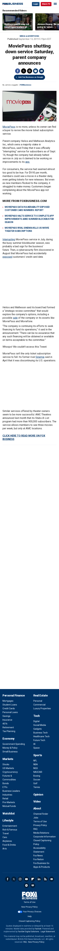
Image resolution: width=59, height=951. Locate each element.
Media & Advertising (29, 36)
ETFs (5, 787)
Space (36, 748)
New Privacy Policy (29, 907)
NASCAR (37, 772)
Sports (37, 755)
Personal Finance (14, 695)
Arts (5, 848)
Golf (35, 783)
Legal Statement (48, 931)
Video (37, 801)
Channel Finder (40, 814)
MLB (35, 768)
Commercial (39, 704)
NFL (35, 760)
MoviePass (9, 126)
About (37, 808)
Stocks (6, 764)
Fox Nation (38, 859)
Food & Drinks (9, 845)
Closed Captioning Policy (29, 921)
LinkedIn (39, 879)
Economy (8, 738)
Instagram (20, 879)
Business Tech (40, 732)
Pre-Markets (9, 802)
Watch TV (46, 4)
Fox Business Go (41, 863)
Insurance (7, 720)
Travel (6, 833)
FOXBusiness (25, 85)
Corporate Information (44, 836)
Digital (36, 721)
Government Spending (14, 744)
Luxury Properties (42, 708)
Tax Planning (9, 731)
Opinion (38, 794)
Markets (8, 759)
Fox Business (13, 4)
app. (27, 161)
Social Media (39, 725)
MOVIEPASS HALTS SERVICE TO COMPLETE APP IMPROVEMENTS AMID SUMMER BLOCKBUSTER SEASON (29, 219)
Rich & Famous (10, 829)
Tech (36, 715)
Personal (37, 701)
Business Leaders (11, 791)
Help (29, 916)
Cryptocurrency (10, 772)
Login (35, 4)
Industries (7, 794)
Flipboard (32, 879)
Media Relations (41, 833)
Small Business (10, 751)
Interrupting (9, 239)
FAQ (35, 829)
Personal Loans (10, 712)
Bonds (6, 783)
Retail (5, 798)
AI (34, 744)
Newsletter (51, 879)
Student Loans (10, 704)
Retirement (8, 727)
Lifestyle (8, 820)
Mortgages (8, 701)
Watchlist (9, 813)
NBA (35, 764)
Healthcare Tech (41, 736)
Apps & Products (41, 867)
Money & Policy (10, 748)
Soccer (36, 779)
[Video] (29, 106)
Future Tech (39, 740)
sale (15, 317)
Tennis (36, 787)
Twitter (23, 70)
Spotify (26, 885)
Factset (38, 929)
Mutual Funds (9, 806)
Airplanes (7, 841)
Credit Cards (9, 708)
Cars (5, 837)
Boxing (36, 776)
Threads (29, 70)
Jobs (35, 817)
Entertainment (10, 826)
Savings (6, 716)
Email (41, 70)
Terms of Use (40, 821)
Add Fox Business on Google (30, 77)
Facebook (17, 70)
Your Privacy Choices (32, 912)
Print (35, 70)
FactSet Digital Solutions (28, 931)
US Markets (8, 768)
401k (5, 723)
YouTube (26, 879)
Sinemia (40, 357)
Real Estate (40, 695)
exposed (7, 256)
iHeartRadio (32, 885)
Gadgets (37, 729)
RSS (45, 879)
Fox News (38, 855)
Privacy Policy (40, 825)
